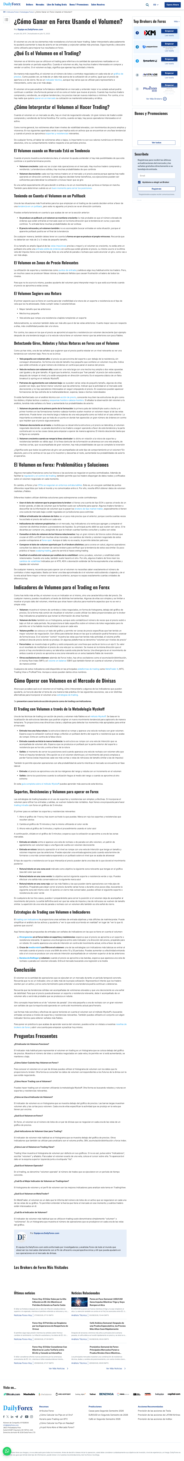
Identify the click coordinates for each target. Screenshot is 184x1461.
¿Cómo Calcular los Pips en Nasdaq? (56, 1423)
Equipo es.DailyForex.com (46, 1233)
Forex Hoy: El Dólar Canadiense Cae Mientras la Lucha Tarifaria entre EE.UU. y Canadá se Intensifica (49, 1350)
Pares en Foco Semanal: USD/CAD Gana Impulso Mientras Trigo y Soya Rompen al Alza (107, 1302)
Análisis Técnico (79, 1315)
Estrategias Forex (26, 12)
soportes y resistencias (57, 133)
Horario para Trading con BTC (53, 1419)
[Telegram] (16, 1416)
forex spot (47, 540)
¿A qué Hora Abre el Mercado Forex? (56, 1427)
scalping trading (43, 550)
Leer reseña (169, 35)
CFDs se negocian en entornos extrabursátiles (60, 485)
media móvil (35, 947)
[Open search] (147, 4)
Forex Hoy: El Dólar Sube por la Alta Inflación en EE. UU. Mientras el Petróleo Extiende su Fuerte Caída (49, 1302)
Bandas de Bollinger (29, 958)
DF (4, 12)
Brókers (29, 4)
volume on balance (57, 660)
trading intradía (21, 805)
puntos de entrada (67, 270)
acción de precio (68, 397)
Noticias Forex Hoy (23, 1315)
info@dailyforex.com (11, 1425)
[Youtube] (26, 1416)
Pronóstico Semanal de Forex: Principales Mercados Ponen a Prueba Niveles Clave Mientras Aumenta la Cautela (105, 1350)
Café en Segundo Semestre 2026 (104, 1419)
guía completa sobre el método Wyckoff (40, 784)
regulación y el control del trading (40, 475)
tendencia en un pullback (30, 206)
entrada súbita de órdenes (48, 249)
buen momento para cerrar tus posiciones (72, 188)
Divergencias (25, 937)
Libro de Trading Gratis (57, 4)
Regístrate (156, 188)
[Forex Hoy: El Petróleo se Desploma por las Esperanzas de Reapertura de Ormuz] (22, 1322)
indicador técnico (54, 80)
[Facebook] (3, 1416)
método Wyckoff (98, 716)
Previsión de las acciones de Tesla (154, 1410)
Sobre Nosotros (98, 4)
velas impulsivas (58, 246)
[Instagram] (31, 1416)
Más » (177, 21)
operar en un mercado (45, 98)
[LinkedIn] (12, 1416)
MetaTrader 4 (111, 669)
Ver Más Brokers (154, 98)
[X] (7, 1416)
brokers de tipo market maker (89, 508)
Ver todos (156, 142)
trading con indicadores (27, 919)
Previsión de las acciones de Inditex (155, 1419)
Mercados (40, 4)
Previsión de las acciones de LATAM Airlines (159, 1415)
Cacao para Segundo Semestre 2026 (106, 1410)
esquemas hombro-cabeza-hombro (67, 400)
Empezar (169, 31)
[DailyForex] (18, 1408)
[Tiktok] (21, 1416)
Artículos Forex (46, 1410)
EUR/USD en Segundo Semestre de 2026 (108, 1415)
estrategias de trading (67, 695)
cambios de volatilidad (30, 561)
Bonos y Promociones (79, 4)
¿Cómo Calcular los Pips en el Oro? (56, 1415)
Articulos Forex (12, 12)
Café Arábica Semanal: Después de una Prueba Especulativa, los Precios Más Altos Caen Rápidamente (108, 1326)
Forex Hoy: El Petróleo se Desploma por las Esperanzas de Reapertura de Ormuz (50, 1326)
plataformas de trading (88, 669)
